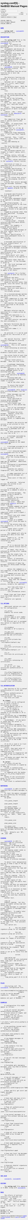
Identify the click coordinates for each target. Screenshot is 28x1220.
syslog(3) (4, 115)
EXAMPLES (4, 1002)
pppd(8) (10, 188)
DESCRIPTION (5, 37)
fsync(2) (24, 389)
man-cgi (17, 1217)
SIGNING (3, 838)
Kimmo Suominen (6, 1217)
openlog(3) (18, 113)
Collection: (4, 15)
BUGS (2, 1192)
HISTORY (3, 1183)
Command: (3, 9)
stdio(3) (13, 503)
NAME (2, 28)
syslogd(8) (20, 31)
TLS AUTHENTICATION (8, 685)
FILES (3, 983)
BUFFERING (4, 786)
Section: (3, 12)
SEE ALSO (4, 1176)
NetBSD (25, 1215)
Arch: (23, 12)
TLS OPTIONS (5, 603)
